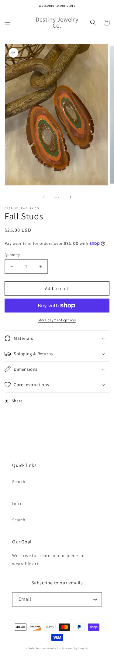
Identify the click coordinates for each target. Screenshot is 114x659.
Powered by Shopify (75, 648)
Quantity (12, 254)
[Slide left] (43, 197)
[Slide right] (70, 197)
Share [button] (17, 401)
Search (19, 481)
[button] (7, 22)
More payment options (57, 320)
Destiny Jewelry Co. (48, 648)
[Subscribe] (95, 599)
